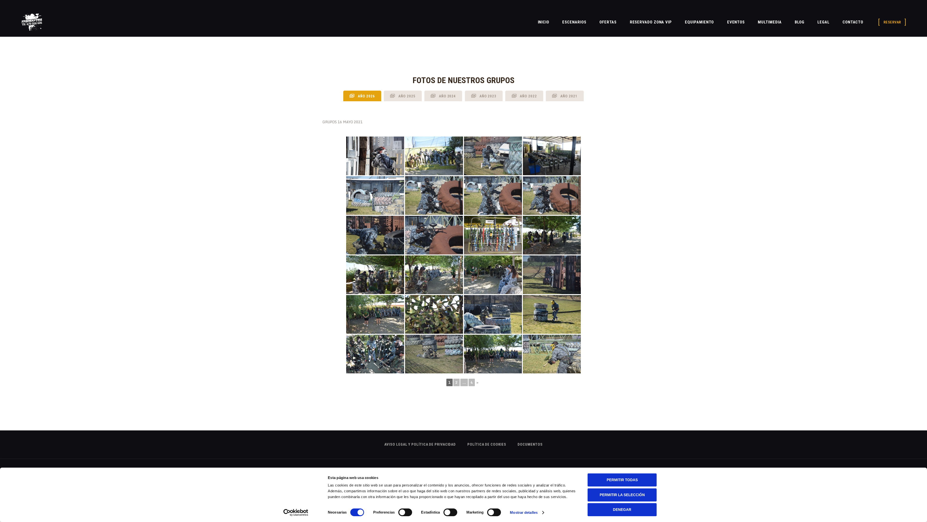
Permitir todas (622, 480)
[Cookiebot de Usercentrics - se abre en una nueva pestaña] (296, 512)
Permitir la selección (622, 495)
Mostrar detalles (524, 512)
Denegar (622, 510)
